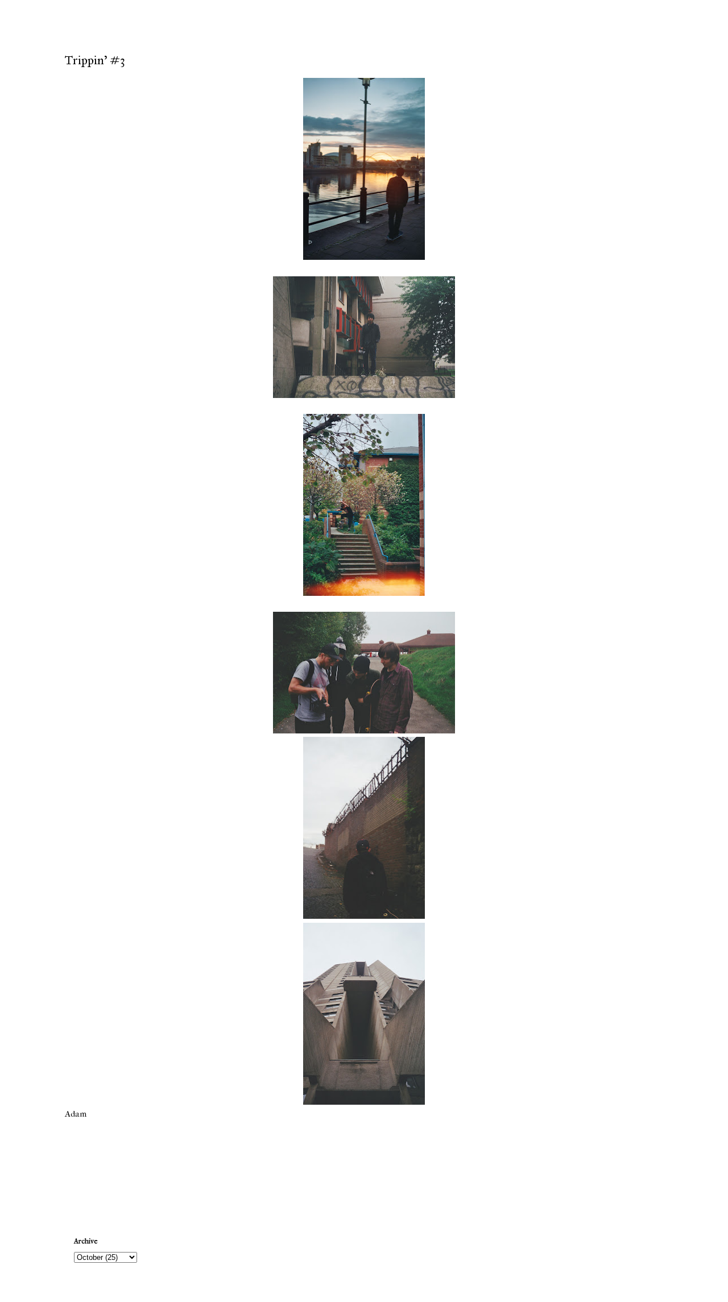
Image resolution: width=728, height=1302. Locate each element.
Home (366, 1169)
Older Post (641, 1169)
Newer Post (88, 1169)
